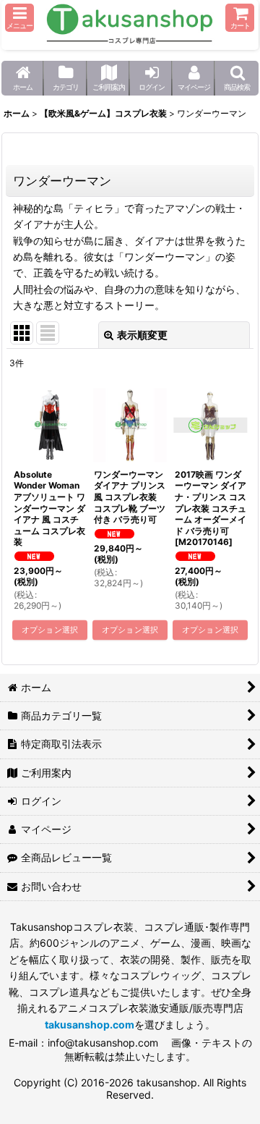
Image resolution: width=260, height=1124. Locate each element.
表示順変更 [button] (142, 335)
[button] (19, 18)
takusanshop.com (89, 1024)
